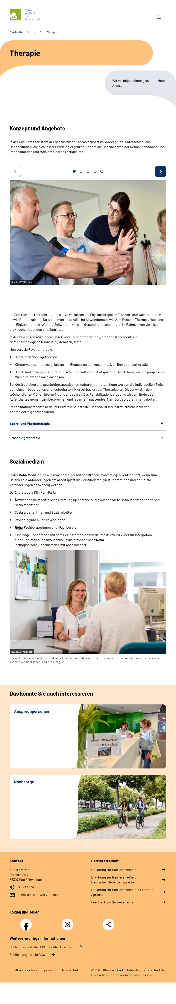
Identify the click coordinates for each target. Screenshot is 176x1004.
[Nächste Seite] (160, 171)
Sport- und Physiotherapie (30, 423)
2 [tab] (81, 171)
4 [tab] (95, 171)
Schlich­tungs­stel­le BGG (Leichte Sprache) (41, 947)
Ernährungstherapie (25, 438)
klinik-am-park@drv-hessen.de (41, 894)
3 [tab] (88, 171)
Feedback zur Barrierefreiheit (113, 902)
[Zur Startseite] (47, 15)
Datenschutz (70, 970)
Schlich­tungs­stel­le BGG (27, 954)
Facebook (27, 922)
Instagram (68, 922)
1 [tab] (74, 171)
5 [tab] (101, 171)
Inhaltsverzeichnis (23, 970)
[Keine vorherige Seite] (15, 171)
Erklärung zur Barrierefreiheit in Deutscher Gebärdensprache (115, 879)
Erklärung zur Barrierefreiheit (113, 870)
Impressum (49, 970)
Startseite (16, 32)
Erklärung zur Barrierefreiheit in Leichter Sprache (122, 892)
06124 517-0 (26, 887)
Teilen (108, 924)
